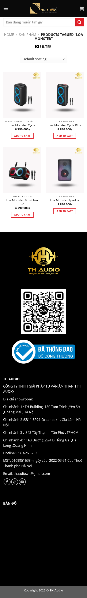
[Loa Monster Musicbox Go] (22, 170)
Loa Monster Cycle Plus (65, 125)
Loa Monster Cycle (22, 125)
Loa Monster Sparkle (64, 200)
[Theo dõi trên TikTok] (14, 481)
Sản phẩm (27, 34)
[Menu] (5, 8)
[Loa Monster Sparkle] (65, 170)
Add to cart (22, 135)
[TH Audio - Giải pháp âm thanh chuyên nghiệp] (43, 8)
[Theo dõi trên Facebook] (7, 481)
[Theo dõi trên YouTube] (22, 481)
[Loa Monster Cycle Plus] (65, 95)
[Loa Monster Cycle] (22, 95)
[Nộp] (79, 22)
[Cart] (82, 8)
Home (9, 34)
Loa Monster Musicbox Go (22, 202)
